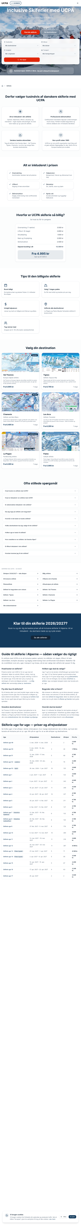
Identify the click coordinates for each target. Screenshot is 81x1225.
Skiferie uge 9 (7, 826)
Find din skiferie (30, 32)
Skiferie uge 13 (8, 851)
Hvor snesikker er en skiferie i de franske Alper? (20, 539)
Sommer (16, 3)
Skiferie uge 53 (8, 768)
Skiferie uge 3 (7, 788)
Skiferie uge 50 (8, 749)
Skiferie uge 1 (7, 775)
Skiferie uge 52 (8, 762)
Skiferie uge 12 (8, 846)
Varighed (8, 50)
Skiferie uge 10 (8, 833)
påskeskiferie (73, 676)
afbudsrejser (69, 717)
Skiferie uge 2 (7, 781)
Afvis (64, 1216)
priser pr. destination (24, 683)
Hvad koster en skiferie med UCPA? (16, 491)
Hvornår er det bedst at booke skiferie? (18, 518)
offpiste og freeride (65, 699)
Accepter (72, 1216)
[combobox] (22, 45)
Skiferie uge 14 (8, 856)
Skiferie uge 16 (8, 869)
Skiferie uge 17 (8, 876)
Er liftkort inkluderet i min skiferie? (16, 546)
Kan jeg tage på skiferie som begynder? (18, 512)
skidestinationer (13, 717)
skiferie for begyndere (56, 697)
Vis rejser (23, 59)
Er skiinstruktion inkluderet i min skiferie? (18, 505)
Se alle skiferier (40, 638)
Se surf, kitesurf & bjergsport (48, 71)
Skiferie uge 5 (7, 800)
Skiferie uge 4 (7, 794)
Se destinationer (50, 32)
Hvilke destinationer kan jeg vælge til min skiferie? (21, 525)
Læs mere (52, 1219)
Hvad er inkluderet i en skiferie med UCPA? (19, 498)
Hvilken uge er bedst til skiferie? (15, 532)
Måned (45, 42)
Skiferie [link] (9, 86)
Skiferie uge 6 (7, 807)
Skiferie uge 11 (8, 839)
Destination (9, 42)
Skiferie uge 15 (8, 863)
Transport (46, 50)
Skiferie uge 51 (8, 755)
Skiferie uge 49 (8, 742)
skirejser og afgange (31, 717)
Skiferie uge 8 (7, 819)
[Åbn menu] (77, 3)
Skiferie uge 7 (7, 812)
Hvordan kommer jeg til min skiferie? (17, 553)
